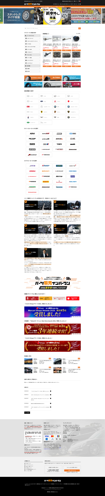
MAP (50, 358)
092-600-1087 (54, 470)
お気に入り (71, 1)
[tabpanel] (52, 16)
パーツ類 (79, 4)
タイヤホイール (56, 4)
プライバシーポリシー (59, 483)
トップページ (27, 483)
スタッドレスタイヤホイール (65, 4)
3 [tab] (53, 25)
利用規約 (52, 483)
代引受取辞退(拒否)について (31, 469)
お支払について (29, 467)
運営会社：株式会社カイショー (52, 491)
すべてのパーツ (29, 52)
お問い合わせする (72, 470)
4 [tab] (54, 25)
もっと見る (78, 33)
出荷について (28, 463)
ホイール (75, 4)
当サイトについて (47, 483)
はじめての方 (33, 483)
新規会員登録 (65, 1)
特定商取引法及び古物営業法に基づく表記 (71, 483)
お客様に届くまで (39, 483)
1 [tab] (50, 25)
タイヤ (71, 4)
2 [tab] (51, 25)
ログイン (76, 1)
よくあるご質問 (29, 470)
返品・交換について (29, 466)
